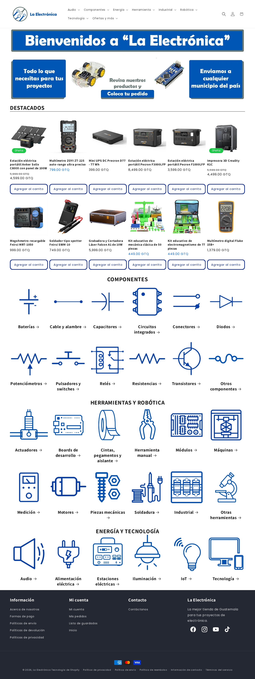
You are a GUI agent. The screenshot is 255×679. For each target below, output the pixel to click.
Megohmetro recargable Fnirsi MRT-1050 (27, 242)
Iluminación (144, 578)
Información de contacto (186, 669)
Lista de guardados (83, 623)
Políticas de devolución (27, 630)
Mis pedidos (78, 616)
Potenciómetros (26, 383)
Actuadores (26, 450)
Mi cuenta (76, 609)
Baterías (26, 326)
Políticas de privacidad (27, 637)
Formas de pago (22, 616)
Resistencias (144, 383)
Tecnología (223, 578)
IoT (184, 578)
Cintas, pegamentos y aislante (108, 455)
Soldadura (144, 512)
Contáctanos (138, 609)
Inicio (73, 630)
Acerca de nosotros (24, 609)
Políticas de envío (23, 623)
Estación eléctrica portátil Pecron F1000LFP (186, 162)
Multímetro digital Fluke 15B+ (225, 242)
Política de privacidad (97, 669)
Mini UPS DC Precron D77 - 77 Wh (107, 162)
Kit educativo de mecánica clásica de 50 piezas (145, 244)
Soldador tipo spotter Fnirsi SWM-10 (65, 242)
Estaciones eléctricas (106, 581)
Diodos (223, 326)
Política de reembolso (153, 669)
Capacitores (105, 326)
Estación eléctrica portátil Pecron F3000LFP (147, 162)
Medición (26, 512)
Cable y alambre (66, 326)
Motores (66, 512)
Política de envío (125, 669)
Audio (26, 578)
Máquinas (223, 450)
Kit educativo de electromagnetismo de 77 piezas (186, 244)
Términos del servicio (219, 669)
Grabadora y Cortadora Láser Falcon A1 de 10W (106, 242)
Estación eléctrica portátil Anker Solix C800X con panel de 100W (28, 164)
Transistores (184, 383)
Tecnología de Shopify (65, 669)
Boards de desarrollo (67, 452)
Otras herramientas (223, 515)
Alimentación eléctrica (68, 581)
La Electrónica (42, 669)
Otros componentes (223, 386)
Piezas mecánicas (107, 512)
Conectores (184, 326)
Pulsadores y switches (68, 386)
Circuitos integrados (145, 329)
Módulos (184, 450)
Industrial (184, 512)
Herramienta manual (147, 452)
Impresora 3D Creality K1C (223, 162)
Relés (105, 383)
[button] (73, 10)
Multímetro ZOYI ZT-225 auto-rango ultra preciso (67, 162)
